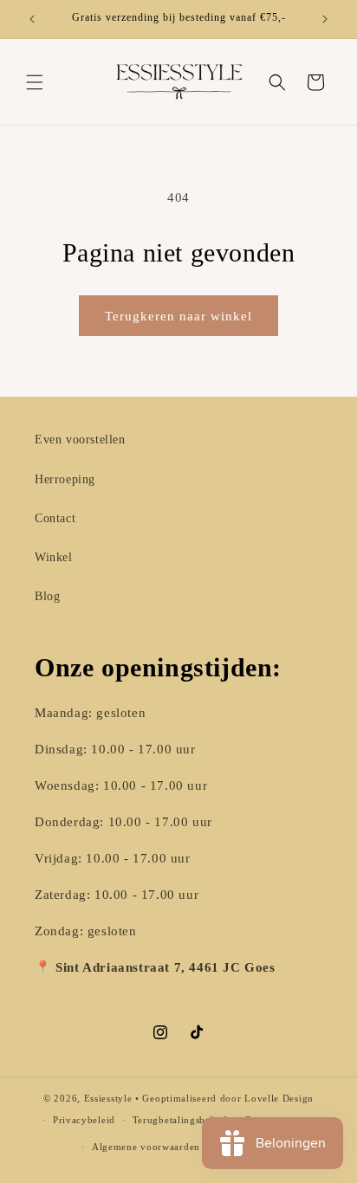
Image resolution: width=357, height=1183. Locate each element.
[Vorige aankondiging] (32, 19)
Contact (55, 518)
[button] (35, 82)
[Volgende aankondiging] (325, 19)
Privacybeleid (84, 1120)
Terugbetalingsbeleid (180, 1120)
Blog (47, 596)
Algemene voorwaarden (146, 1146)
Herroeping (65, 479)
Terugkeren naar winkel (178, 316)
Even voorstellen (80, 439)
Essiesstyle (108, 1098)
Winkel (54, 557)
